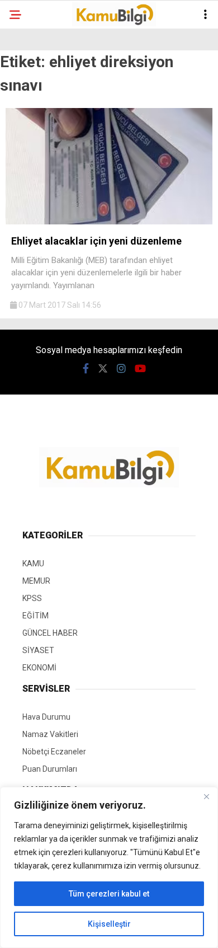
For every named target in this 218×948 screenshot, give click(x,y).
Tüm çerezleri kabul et (109, 893)
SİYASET (38, 650)
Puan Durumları (49, 768)
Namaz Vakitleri (50, 734)
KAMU (33, 563)
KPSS (32, 598)
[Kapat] (206, 796)
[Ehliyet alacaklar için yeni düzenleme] (109, 221)
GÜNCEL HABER (50, 632)
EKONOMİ (39, 667)
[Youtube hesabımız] (140, 368)
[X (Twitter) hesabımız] (103, 368)
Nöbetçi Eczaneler (54, 751)
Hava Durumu (46, 716)
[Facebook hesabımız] (86, 368)
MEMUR (36, 580)
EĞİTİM (35, 615)
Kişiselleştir (109, 923)
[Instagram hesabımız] (121, 368)
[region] (109, 867)
